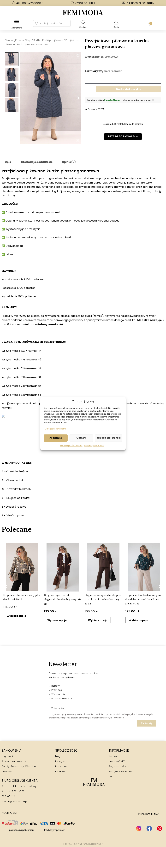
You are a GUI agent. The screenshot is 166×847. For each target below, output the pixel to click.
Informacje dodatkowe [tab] (36, 162)
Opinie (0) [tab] (69, 162)
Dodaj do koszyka (128, 89)
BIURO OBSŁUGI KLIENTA (20, 780)
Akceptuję (55, 438)
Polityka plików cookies (71, 445)
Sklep (28, 40)
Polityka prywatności (94, 445)
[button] (6, 586)
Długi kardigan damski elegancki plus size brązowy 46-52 (62, 599)
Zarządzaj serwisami (55, 429)
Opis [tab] (8, 162)
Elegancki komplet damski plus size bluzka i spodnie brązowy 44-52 (103, 599)
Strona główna (14, 40)
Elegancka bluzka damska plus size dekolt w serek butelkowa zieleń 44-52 (143, 599)
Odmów (81, 438)
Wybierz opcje (16, 616)
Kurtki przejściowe (52, 40)
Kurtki (37, 40)
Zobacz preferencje (109, 438)
